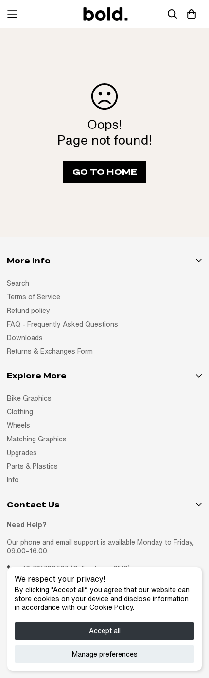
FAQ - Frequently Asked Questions (62, 324)
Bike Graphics (29, 398)
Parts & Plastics (32, 466)
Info (13, 479)
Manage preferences (105, 654)
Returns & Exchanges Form (50, 351)
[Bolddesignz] (104, 14)
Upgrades (22, 452)
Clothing (20, 411)
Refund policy (28, 310)
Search (18, 283)
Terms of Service (33, 296)
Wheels (18, 425)
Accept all (105, 630)
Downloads (25, 337)
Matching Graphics (37, 439)
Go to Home (104, 171)
